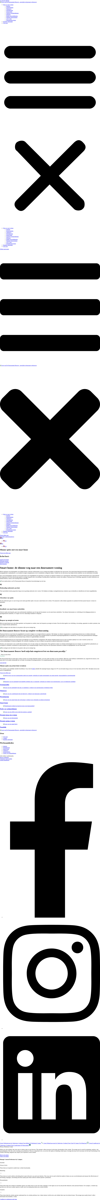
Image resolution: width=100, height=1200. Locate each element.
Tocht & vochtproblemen (12, 13)
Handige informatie (8, 21)
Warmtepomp (9, 10)
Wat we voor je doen (8, 4)
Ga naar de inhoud (4, 0)
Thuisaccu (8, 9)
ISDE (33, 668)
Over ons (5, 23)
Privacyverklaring (4, 757)
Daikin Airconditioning (12, 16)
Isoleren (8, 6)
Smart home (9, 11)
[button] (50, 125)
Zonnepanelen (9, 7)
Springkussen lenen (11, 20)
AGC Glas (9, 19)
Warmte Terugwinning (11, 17)
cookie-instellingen (4, 760)
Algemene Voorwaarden (6, 758)
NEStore (8, 14)
